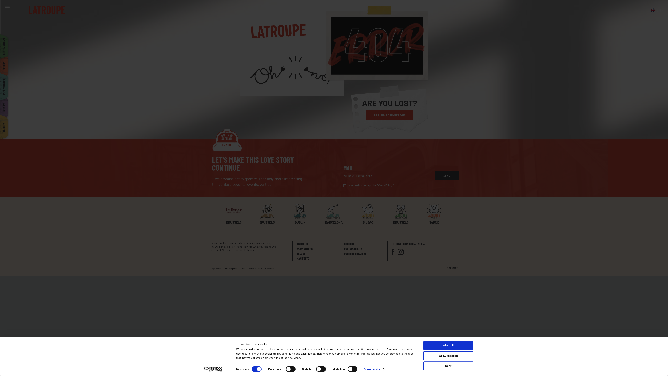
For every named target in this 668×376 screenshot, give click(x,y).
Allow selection (448, 355)
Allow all (448, 345)
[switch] (291, 369)
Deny (448, 365)
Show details (372, 369)
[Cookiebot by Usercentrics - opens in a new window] (213, 369)
